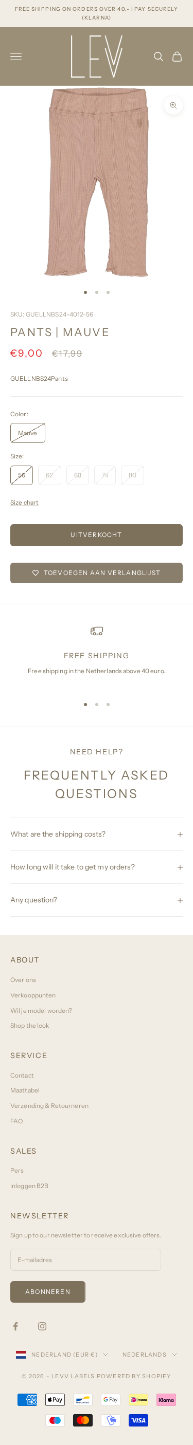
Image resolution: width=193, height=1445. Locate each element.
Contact (22, 1075)
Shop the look (29, 1025)
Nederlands (144, 1354)
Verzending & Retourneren (49, 1105)
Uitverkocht (96, 535)
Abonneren (48, 1291)
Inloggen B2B (29, 1186)
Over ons (23, 980)
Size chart (24, 502)
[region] (96, 656)
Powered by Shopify (134, 1376)
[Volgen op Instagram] (42, 1326)
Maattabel (25, 1090)
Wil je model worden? (41, 1010)
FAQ (16, 1121)
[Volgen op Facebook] (15, 1326)
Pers (17, 1170)
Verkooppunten (33, 995)
